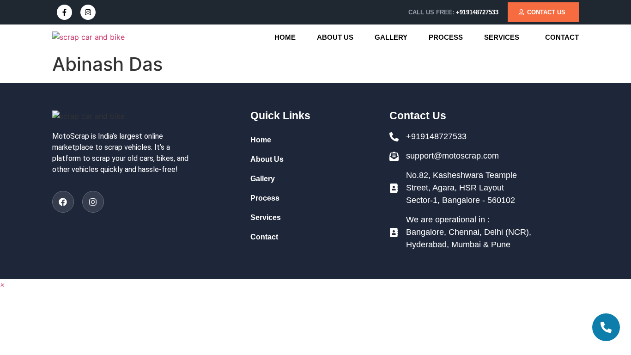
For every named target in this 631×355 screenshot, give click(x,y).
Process (446, 37)
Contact (562, 37)
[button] (504, 37)
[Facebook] (63, 202)
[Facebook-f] (64, 12)
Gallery (391, 37)
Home (285, 37)
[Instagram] (88, 12)
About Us (335, 37)
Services (501, 37)
